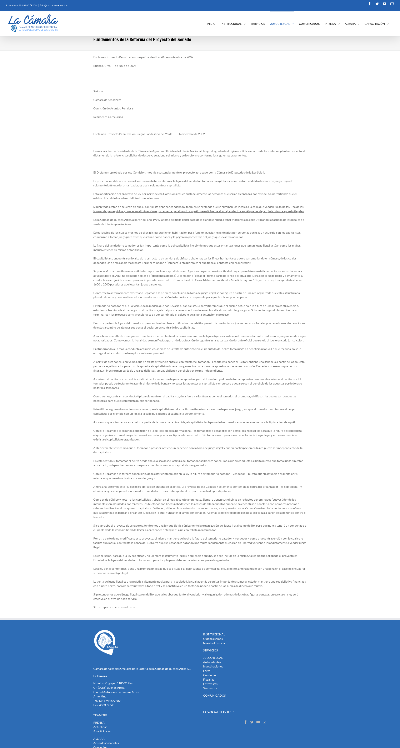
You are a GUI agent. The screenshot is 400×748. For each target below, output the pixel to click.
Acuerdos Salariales (106, 743)
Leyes (206, 670)
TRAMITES (100, 715)
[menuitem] (214, 23)
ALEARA (99, 738)
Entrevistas (210, 684)
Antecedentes (212, 662)
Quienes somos (213, 638)
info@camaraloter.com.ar (54, 5)
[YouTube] (258, 722)
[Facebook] (245, 722)
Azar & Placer (102, 731)
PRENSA (99, 722)
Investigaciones (213, 666)
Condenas (209, 675)
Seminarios (210, 688)
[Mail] (264, 722)
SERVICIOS (210, 650)
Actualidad (100, 727)
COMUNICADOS (214, 695)
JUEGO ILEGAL (213, 657)
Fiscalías (208, 679)
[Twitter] (252, 722)
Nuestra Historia (214, 643)
